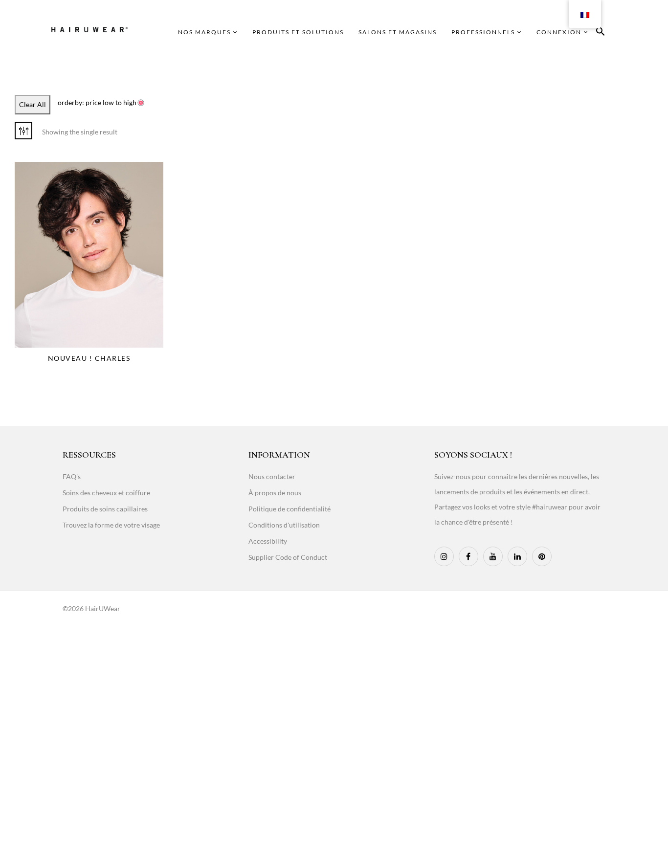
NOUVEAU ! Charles (89, 358)
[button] (600, 33)
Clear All (32, 104)
